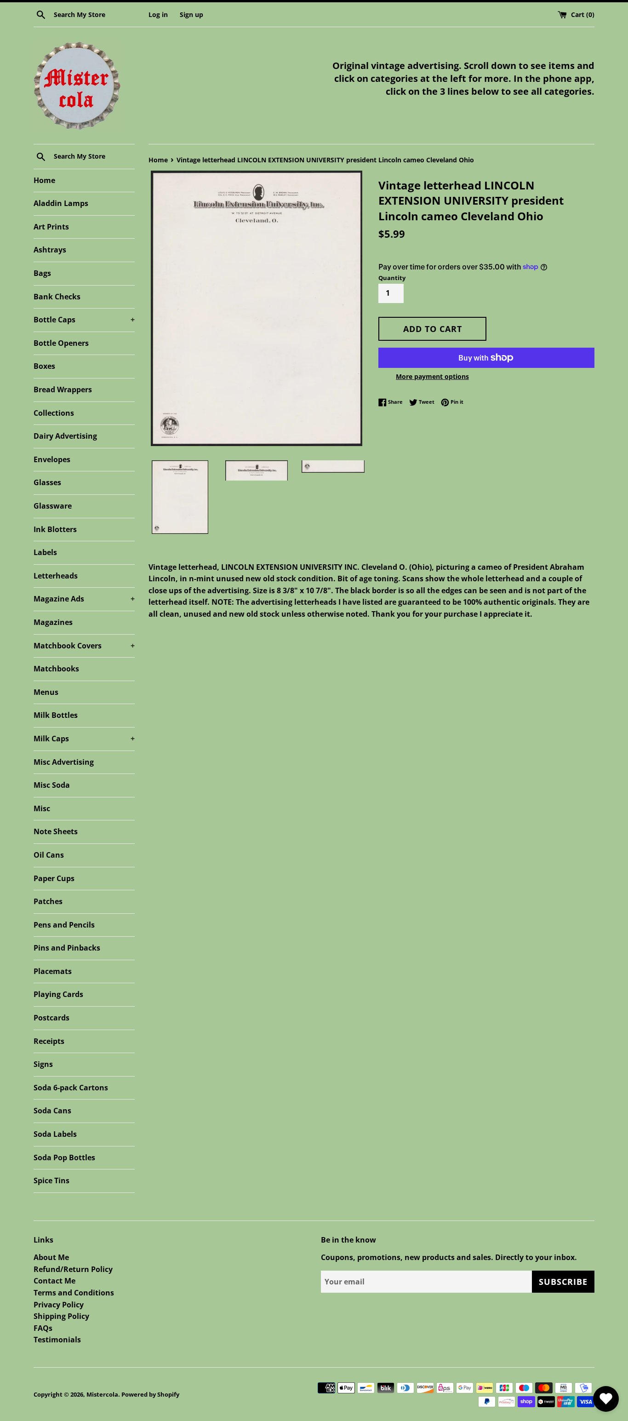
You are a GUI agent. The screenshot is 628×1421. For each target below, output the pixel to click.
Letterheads (56, 576)
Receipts (49, 1041)
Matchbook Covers (84, 646)
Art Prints (51, 227)
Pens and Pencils (64, 925)
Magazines (53, 622)
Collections (54, 413)
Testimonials (57, 1340)
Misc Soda (52, 785)
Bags (42, 273)
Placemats (53, 971)
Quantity (391, 278)
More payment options (432, 376)
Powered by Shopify (150, 1394)
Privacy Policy (59, 1305)
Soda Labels (55, 1134)
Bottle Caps (84, 320)
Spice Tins (51, 1180)
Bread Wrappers (63, 389)
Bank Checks (57, 297)
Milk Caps (84, 738)
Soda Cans (52, 1111)
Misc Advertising (64, 762)
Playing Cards (58, 994)
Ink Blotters (55, 529)
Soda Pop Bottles (64, 1157)
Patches (48, 901)
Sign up (191, 14)
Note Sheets (56, 831)
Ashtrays (50, 250)
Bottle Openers (61, 343)
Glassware (53, 506)
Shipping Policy (61, 1316)
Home (44, 180)
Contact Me (54, 1281)
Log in (158, 14)
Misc (42, 808)
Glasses (47, 482)
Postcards (51, 1018)
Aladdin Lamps (61, 203)
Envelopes (52, 459)
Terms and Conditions (74, 1293)
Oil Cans (49, 855)
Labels (45, 552)
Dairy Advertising (65, 436)
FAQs (43, 1328)
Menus (46, 692)
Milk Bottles (56, 715)
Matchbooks (56, 669)
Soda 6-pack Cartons (71, 1088)
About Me (51, 1257)
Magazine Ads (84, 599)
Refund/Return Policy (73, 1269)
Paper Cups (54, 878)
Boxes (44, 366)
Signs (43, 1064)
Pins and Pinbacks (67, 948)
